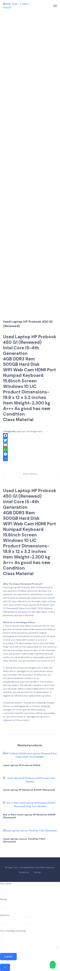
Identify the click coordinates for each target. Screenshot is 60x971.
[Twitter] (30, 440)
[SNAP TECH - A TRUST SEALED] (16, 5)
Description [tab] (30, 474)
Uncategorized (34, 431)
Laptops (20, 431)
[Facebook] (30, 435)
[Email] (30, 444)
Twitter (37, 872)
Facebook (24, 872)
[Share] (30, 458)
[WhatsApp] (30, 449)
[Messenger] (30, 454)
